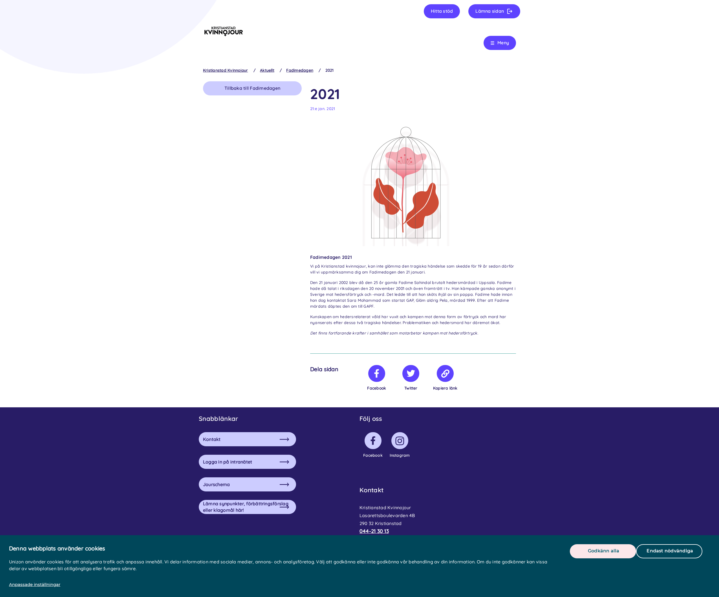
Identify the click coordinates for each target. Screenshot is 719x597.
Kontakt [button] (212, 439)
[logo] (223, 31)
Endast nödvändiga (670, 551)
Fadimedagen (299, 70)
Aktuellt (267, 70)
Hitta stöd (442, 11)
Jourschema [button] (216, 484)
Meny (503, 42)
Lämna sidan (489, 11)
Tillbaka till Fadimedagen (252, 88)
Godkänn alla (603, 551)
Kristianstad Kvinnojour (225, 70)
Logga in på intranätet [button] (227, 462)
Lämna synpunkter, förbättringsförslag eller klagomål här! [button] (245, 507)
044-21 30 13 (374, 531)
